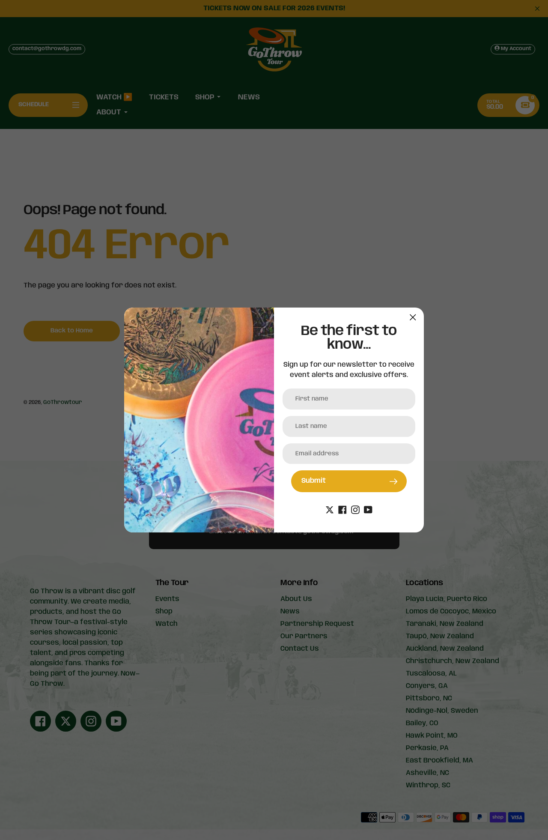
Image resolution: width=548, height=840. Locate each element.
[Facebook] (342, 510)
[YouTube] (368, 510)
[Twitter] (329, 510)
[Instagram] (355, 510)
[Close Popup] (413, 317)
